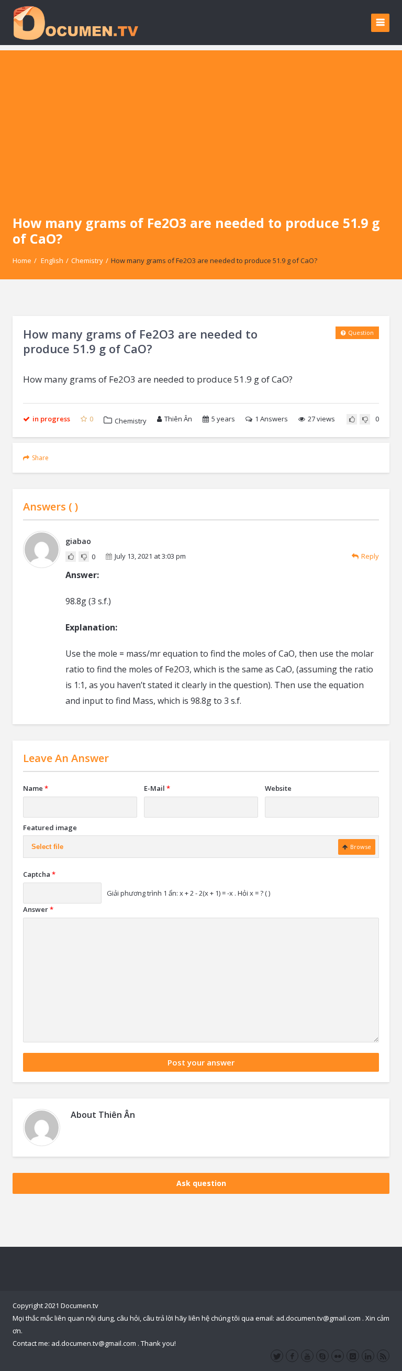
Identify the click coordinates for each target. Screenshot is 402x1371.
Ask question (201, 1183)
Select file (47, 847)
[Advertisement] (201, 123)
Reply (370, 556)
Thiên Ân (178, 418)
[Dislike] (365, 419)
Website (278, 788)
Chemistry (87, 260)
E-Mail (157, 788)
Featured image (50, 827)
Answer (38, 909)
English (52, 260)
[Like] (352, 419)
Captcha (39, 874)
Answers (271, 418)
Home (22, 260)
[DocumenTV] (75, 22)
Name (35, 788)
